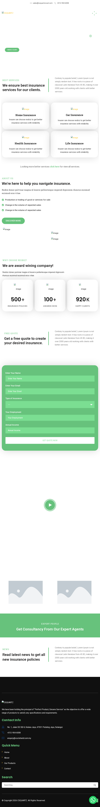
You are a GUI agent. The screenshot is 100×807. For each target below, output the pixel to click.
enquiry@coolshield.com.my (19, 738)
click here (54, 166)
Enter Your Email (12, 386)
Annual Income (12, 425)
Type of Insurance (13, 398)
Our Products (9, 763)
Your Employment (13, 412)
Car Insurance (74, 115)
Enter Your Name (12, 373)
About (6, 758)
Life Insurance (74, 143)
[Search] (93, 785)
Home (6, 752)
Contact (7, 768)
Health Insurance (25, 143)
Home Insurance (25, 115)
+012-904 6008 (63, 3)
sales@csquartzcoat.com (43, 3)
